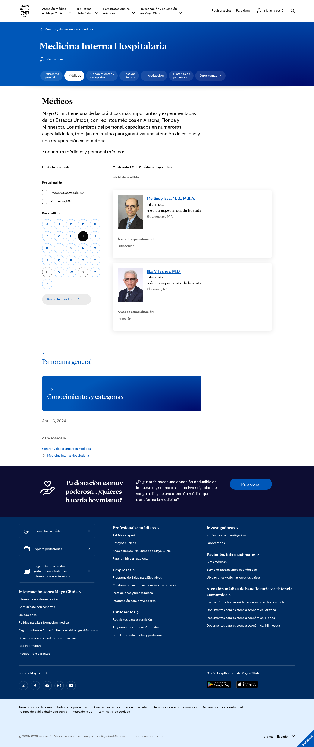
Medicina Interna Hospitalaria (103, 45)
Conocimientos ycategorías (102, 75)
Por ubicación (52, 182)
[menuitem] (51, 76)
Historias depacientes (181, 75)
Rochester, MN (61, 201)
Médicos (75, 75)
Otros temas (208, 75)
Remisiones (55, 59)
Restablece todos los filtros (66, 299)
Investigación (154, 75)
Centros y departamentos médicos (69, 29)
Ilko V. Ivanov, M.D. (164, 271)
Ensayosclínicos (129, 75)
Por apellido (51, 213)
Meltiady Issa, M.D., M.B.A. (171, 198)
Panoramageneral (52, 75)
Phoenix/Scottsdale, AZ (67, 193)
